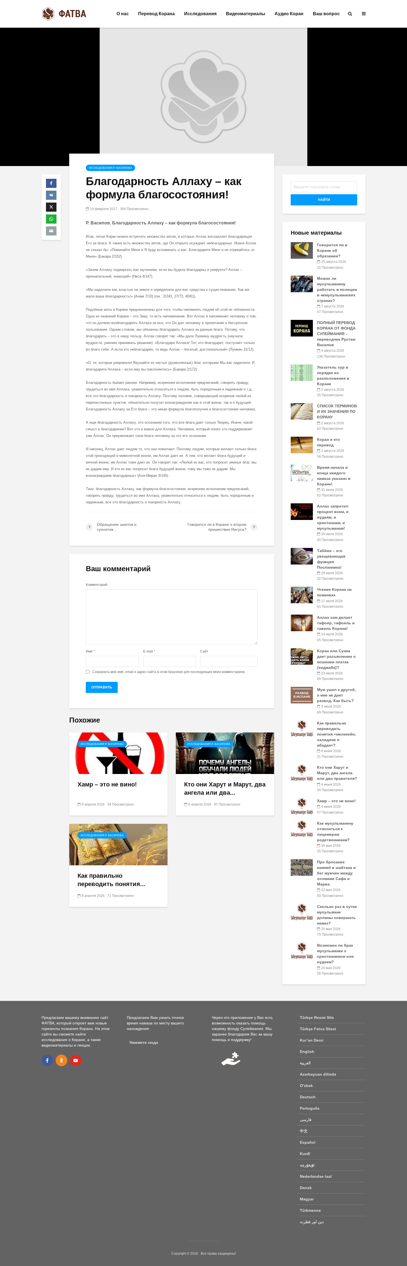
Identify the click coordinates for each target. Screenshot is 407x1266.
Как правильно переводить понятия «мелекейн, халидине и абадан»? (336, 734)
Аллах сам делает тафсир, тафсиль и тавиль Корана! (336, 623)
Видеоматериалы (245, 13)
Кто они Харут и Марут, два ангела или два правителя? (337, 773)
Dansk (306, 1187)
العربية (305, 1063)
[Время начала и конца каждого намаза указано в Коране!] (302, 472)
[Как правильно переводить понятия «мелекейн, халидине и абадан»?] (118, 844)
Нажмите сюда (144, 1042)
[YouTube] (75, 1060)
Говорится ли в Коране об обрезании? (332, 250)
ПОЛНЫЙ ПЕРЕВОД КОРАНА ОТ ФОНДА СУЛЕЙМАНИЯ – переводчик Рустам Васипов (336, 333)
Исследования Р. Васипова (110, 167)
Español (307, 1142)
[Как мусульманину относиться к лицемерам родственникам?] (302, 828)
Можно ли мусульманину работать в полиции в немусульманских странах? (337, 289)
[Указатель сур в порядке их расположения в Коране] (302, 372)
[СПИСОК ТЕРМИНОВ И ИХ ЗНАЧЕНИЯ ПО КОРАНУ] (302, 411)
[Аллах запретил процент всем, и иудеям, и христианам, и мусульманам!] (302, 511)
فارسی (305, 1119)
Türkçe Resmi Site (317, 1017)
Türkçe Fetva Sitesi (318, 1029)
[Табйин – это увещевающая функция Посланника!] (302, 555)
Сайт (204, 651)
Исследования (200, 13)
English (307, 1051)
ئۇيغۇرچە (307, 1165)
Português (310, 1108)
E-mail (149, 651)
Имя (90, 651)
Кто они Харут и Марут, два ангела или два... (225, 788)
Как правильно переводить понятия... (111, 879)
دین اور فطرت (312, 1222)
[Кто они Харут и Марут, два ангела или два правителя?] (225, 752)
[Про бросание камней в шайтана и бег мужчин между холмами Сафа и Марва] (302, 867)
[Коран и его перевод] (302, 444)
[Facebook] (47, 1060)
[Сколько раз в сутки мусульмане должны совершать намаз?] (302, 911)
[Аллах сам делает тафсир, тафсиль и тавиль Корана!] (302, 622)
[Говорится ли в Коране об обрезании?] (302, 250)
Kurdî (305, 1153)
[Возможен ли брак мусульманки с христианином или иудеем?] (302, 950)
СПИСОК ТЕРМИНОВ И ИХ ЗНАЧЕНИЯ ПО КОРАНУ (337, 411)
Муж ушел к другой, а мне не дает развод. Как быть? (336, 695)
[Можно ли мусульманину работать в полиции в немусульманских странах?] (302, 283)
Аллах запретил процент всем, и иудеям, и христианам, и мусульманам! (333, 517)
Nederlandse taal (316, 1176)
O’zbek (306, 1085)
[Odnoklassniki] (61, 1060)
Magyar (307, 1199)
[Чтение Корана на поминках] (302, 594)
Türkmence (310, 1210)
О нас (123, 13)
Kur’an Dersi (311, 1040)
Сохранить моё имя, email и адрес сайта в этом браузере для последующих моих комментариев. (168, 672)
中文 (304, 1131)
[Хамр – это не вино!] (118, 752)
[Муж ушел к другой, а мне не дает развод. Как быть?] (302, 695)
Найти (324, 200)
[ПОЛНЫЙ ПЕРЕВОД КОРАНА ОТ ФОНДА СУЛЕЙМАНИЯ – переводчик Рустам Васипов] (302, 328)
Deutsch (308, 1097)
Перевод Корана (156, 13)
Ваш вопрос (326, 13)
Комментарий (96, 584)
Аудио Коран (289, 13)
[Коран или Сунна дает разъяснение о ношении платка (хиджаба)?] (302, 656)
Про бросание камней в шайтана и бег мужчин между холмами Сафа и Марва (336, 873)
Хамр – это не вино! (107, 784)
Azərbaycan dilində (318, 1074)
